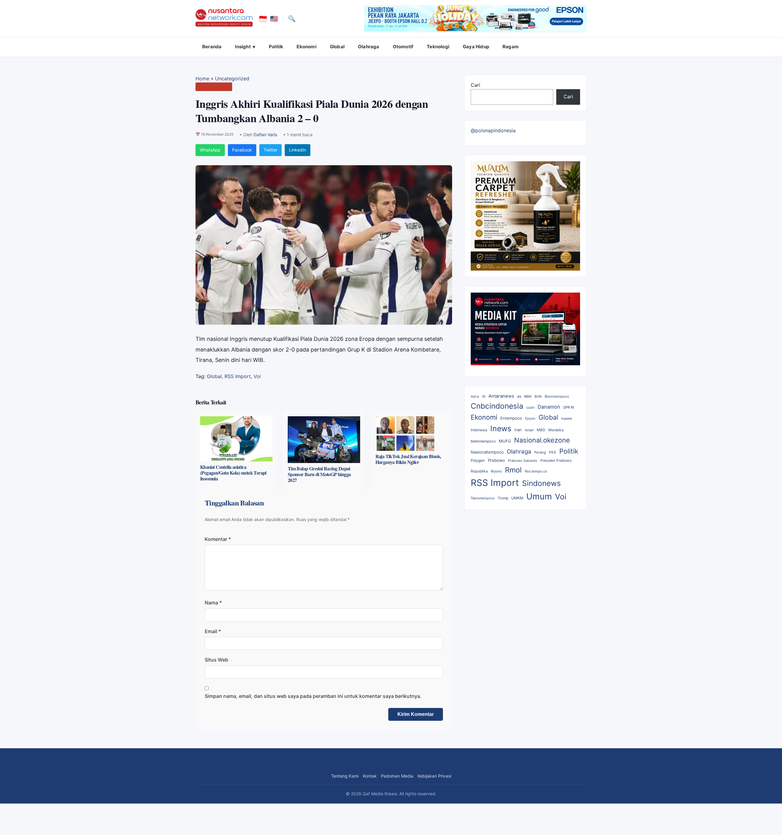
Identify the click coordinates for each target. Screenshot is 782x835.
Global (337, 46)
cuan (530, 407)
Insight (242, 46)
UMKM (517, 498)
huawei (566, 418)
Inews (500, 428)
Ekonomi (306, 46)
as (519, 396)
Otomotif (403, 46)
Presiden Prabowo (556, 460)
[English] (274, 18)
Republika (479, 471)
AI (483, 396)
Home (202, 78)
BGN (538, 396)
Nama (213, 603)
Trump (503, 498)
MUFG (505, 441)
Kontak (370, 775)
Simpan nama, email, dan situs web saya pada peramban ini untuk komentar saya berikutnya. (313, 696)
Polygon (478, 460)
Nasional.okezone (542, 440)
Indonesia (479, 430)
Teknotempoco (483, 498)
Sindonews (541, 483)
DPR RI (568, 407)
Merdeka (556, 430)
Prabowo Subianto (522, 460)
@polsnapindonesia (493, 130)
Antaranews (501, 396)
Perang (540, 452)
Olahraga (368, 46)
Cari (475, 85)
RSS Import (238, 376)
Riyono (496, 471)
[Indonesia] (263, 18)
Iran (518, 429)
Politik (276, 46)
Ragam (510, 46)
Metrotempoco (483, 441)
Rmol (513, 469)
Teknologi (438, 46)
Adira (475, 397)
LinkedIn (297, 149)
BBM (528, 396)
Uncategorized (232, 78)
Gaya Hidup (476, 46)
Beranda (211, 46)
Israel (529, 430)
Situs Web (216, 660)
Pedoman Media (397, 775)
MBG (541, 430)
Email (213, 631)
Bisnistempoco (557, 396)
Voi (257, 376)
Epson (530, 418)
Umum (539, 496)
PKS (552, 452)
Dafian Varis (265, 134)
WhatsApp (210, 149)
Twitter (270, 149)
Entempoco (511, 418)
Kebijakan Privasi (434, 775)
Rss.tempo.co (536, 471)
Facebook (242, 149)
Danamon (549, 407)
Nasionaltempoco (487, 452)
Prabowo (496, 460)
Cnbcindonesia (497, 405)
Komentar (218, 539)
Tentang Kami (345, 775)
